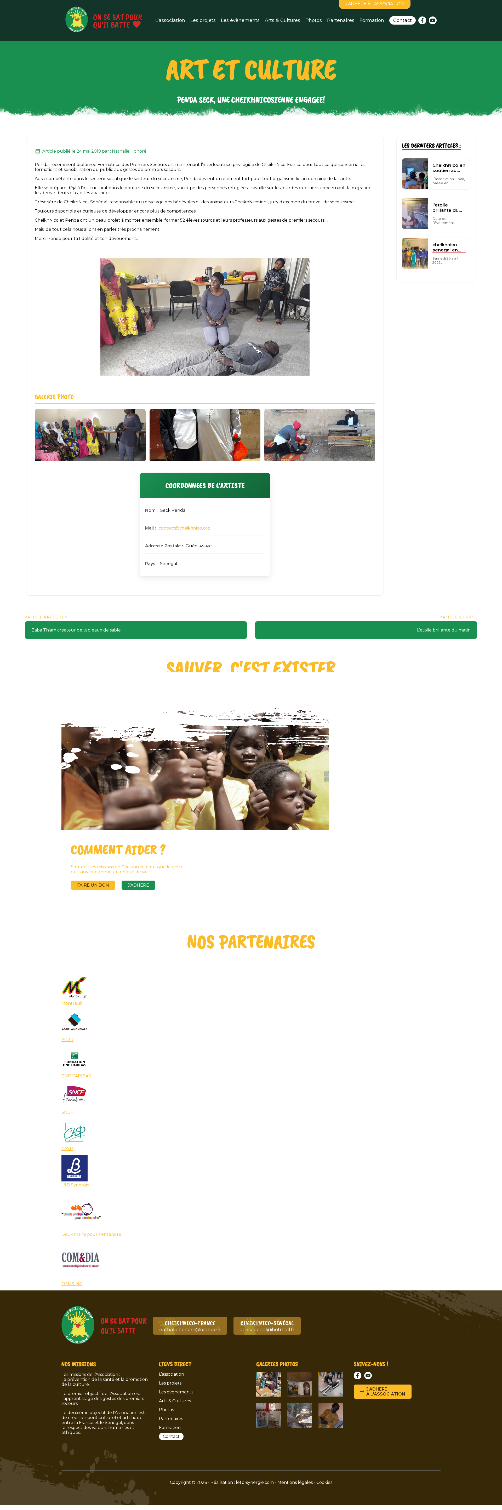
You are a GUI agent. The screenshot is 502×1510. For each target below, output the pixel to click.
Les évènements (240, 20)
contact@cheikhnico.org (184, 528)
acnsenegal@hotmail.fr (267, 1326)
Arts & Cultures (282, 20)
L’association (170, 20)
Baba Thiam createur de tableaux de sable (76, 630)
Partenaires (340, 20)
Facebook (422, 20)
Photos (313, 20)
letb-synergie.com (255, 1482)
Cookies (324, 1482)
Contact (402, 20)
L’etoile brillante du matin (444, 630)
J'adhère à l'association (385, 1392)
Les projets (203, 20)
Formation (372, 20)
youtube (433, 20)
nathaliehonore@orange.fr (190, 1326)
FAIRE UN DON (93, 885)
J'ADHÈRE (138, 885)
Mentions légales (295, 1482)
